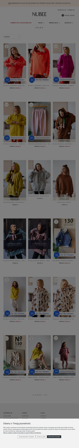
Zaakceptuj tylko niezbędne (26, 436)
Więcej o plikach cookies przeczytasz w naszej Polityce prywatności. (22, 433)
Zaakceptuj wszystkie (54, 436)
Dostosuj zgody (41, 436)
